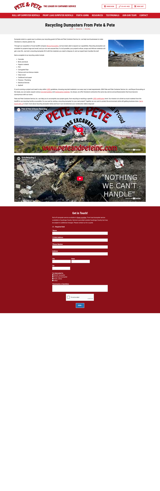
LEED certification (99, 98)
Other (56, 281)
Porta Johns (82, 15)
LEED (48, 89)
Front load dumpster (60, 277)
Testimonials (112, 15)
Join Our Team (129, 15)
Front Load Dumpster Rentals (58, 15)
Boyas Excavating (53, 46)
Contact (143, 15)
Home (71, 29)
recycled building (46, 92)
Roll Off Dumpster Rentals (26, 15)
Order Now (110, 6)
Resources (97, 15)
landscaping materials (62, 92)
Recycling (87, 29)
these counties (81, 217)
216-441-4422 (125, 6)
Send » (80, 305)
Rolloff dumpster (59, 275)
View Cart (140, 6)
